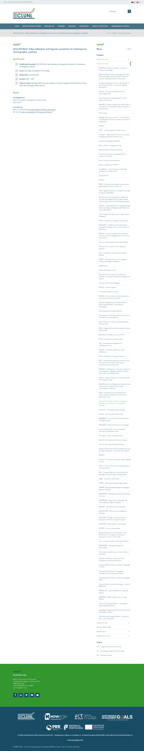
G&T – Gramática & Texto (104, 655)
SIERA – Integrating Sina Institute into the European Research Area (114, 329)
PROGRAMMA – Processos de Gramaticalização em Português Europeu (114, 419)
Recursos (72, 26)
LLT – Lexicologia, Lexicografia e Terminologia (110, 651)
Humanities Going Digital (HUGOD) (109, 141)
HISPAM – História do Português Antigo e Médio (113, 483)
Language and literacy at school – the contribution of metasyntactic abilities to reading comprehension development (115, 119)
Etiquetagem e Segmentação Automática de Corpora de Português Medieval (115, 611)
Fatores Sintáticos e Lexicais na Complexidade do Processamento (114, 323)
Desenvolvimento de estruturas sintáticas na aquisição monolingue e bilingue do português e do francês (114, 277)
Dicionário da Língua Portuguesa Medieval (111, 444)
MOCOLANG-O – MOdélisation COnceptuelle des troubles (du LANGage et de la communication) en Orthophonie (114, 227)
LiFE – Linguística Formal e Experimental (109, 646)
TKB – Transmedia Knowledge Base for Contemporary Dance (110, 344)
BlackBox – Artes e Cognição (107, 287)
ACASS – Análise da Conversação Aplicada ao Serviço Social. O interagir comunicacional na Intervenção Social (113, 395)
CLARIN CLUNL (103, 266)
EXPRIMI (101, 126)
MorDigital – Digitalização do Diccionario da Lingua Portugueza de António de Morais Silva (114, 136)
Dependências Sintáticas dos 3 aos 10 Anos (112, 335)
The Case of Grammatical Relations (109, 283)
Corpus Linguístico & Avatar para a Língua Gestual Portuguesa (114, 215)
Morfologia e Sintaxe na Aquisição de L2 (111, 436)
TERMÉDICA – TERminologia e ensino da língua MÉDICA (113, 598)
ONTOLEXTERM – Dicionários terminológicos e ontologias (113, 512)
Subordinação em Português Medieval (110, 311)
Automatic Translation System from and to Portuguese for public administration (112, 559)
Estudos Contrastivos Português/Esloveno (111, 356)
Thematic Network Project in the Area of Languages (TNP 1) (114, 579)
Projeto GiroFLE (104, 175)
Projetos (114, 33)
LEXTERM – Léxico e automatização (109, 528)
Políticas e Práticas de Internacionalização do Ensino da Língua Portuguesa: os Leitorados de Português (115, 450)
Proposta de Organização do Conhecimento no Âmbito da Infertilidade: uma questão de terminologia (113, 304)
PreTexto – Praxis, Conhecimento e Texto (111, 414)
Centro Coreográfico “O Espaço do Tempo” (36, 112)
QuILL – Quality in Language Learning (110, 145)
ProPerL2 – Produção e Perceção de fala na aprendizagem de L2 (112, 93)
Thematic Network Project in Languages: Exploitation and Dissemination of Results (111, 572)
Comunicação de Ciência (120, 26)
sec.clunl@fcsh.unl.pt (20, 688)
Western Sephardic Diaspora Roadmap (110, 150)
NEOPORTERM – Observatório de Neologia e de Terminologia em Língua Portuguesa (113, 501)
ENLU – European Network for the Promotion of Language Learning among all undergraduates (113, 473)
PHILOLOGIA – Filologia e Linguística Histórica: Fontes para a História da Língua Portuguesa (113, 518)
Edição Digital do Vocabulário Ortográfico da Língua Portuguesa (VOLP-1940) (114, 192)
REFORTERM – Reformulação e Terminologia (112, 524)
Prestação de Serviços (103, 636)
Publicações (84, 26)
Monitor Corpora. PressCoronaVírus (109, 160)
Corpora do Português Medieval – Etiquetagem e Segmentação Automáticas (113, 604)
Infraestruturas (101, 631)
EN (139, 2)
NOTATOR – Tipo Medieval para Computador (112, 507)
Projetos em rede (102, 623)
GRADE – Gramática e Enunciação (109, 479)
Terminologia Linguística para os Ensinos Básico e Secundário (114, 553)
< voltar (128, 49)
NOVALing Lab (49, 26)
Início (108, 33)
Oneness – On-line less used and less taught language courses (115, 460)
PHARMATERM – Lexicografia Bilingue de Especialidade (111, 546)
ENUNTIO (101, 455)
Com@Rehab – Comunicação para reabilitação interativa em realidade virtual (113, 170)
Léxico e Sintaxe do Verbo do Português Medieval (114, 541)
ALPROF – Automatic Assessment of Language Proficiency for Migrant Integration (112, 260)
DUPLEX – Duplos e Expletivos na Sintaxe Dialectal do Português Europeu (114, 379)
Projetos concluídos (125, 33)
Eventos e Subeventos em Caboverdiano (111, 339)
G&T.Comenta (103, 113)
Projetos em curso (102, 59)
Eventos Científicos (100, 26)
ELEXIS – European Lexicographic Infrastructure (113, 221)
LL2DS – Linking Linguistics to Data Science (112, 130)
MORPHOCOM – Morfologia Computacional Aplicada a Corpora (114, 495)
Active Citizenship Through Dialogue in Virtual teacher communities (113, 99)
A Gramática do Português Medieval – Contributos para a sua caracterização (114, 617)
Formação (61, 26)
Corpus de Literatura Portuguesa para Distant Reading (112, 254)
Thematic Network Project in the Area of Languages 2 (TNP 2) (114, 566)
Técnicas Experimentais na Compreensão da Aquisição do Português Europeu (112, 430)
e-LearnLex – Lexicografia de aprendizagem (112, 410)
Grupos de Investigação (32, 26)
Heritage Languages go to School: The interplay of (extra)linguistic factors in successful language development (114, 85)
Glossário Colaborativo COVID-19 (109, 165)
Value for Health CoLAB (104, 627)
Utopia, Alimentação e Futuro (107, 270)
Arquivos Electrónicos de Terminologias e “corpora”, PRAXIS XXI (115, 585)
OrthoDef (101, 180)
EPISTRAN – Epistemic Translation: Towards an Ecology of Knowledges (113, 69)
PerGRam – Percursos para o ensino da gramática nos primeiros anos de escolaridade (114, 297)
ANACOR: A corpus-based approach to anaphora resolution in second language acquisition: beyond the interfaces (114, 236)
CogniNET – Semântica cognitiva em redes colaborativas (112, 351)
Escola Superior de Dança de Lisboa (42, 109)
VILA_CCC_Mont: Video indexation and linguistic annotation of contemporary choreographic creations (113, 403)
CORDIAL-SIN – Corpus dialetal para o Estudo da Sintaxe (113, 592)
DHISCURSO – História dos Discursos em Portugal (114, 425)
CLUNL (24, 13)
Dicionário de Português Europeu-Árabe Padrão (113, 242)
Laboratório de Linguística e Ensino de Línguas (113, 440)
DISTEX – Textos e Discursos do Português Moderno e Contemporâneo (114, 467)
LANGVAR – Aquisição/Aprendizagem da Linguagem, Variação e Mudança (114, 488)
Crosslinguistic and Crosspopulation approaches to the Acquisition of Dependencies (114, 316)
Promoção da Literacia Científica (109, 292)
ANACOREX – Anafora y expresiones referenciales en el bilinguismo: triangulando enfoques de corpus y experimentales (114, 107)
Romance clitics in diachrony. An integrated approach (112, 247)
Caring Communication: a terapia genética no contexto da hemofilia (112, 155)
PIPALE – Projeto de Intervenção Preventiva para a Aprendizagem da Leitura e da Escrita (114, 185)
